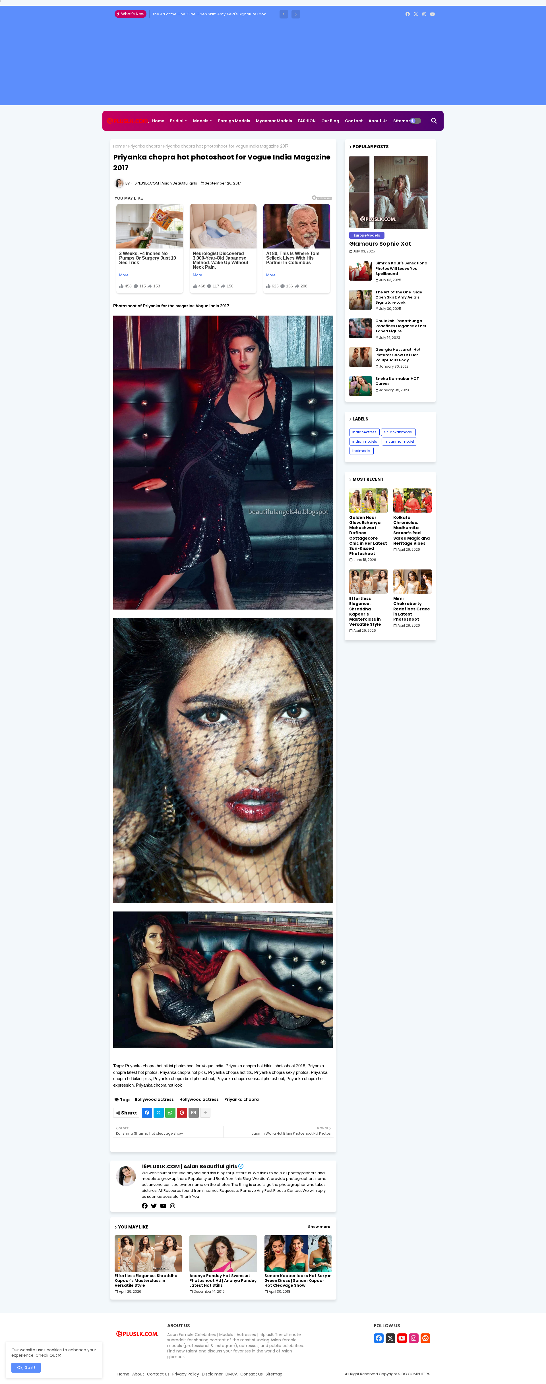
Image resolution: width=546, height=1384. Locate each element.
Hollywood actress (199, 1099)
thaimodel (361, 450)
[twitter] (154, 1206)
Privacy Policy (185, 1374)
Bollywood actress (154, 1099)
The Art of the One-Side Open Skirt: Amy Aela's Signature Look (398, 297)
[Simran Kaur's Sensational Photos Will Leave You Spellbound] (360, 271)
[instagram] (424, 14)
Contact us (158, 1374)
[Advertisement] (273, 65)
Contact (354, 121)
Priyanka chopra (144, 146)
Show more (319, 1226)
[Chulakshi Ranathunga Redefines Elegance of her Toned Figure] (360, 328)
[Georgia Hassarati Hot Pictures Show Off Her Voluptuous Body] (360, 357)
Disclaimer (212, 1374)
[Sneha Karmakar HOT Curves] (360, 386)
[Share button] (205, 1113)
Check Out (46, 1355)
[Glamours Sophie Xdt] (390, 192)
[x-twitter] (415, 14)
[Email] (194, 1113)
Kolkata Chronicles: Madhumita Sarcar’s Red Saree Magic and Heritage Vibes (411, 530)
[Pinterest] (182, 1113)
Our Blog (330, 121)
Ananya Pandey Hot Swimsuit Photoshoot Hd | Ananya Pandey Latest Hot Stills (223, 1280)
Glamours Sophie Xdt (380, 244)
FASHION (307, 121)
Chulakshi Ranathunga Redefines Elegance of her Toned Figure (210, 14)
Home (158, 121)
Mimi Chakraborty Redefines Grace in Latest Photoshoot (411, 609)
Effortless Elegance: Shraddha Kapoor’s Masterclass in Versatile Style (146, 1280)
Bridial (176, 121)
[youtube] (432, 14)
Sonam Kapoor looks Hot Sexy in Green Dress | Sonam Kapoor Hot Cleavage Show (298, 1280)
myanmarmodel (399, 441)
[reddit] (425, 1338)
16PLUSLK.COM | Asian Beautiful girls (189, 1166)
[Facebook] (147, 1113)
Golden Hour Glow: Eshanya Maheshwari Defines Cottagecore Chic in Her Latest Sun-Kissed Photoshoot (368, 535)
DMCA (231, 1374)
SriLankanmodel (398, 432)
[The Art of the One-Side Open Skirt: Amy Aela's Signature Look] (360, 300)
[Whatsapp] (170, 1113)
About (138, 1374)
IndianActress (364, 432)
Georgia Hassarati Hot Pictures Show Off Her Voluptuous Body (398, 354)
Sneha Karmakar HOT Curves (397, 381)
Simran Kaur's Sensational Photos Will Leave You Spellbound (402, 268)
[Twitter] (159, 1113)
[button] (284, 14)
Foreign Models (234, 121)
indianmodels (364, 441)
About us (378, 121)
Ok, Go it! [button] (26, 1367)
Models (200, 121)
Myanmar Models (274, 121)
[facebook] (407, 14)
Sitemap (402, 121)
